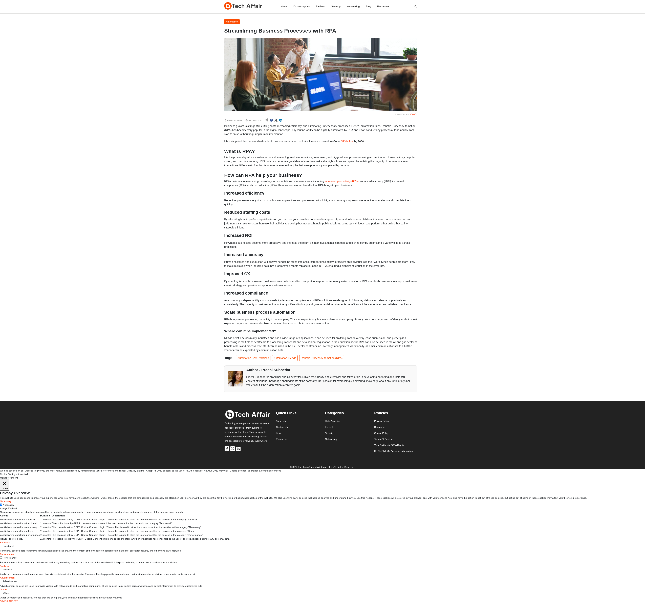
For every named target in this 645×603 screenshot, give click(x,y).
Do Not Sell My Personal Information (393, 451)
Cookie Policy (381, 433)
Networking (353, 6)
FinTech (320, 6)
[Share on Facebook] (271, 120)
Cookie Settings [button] (8, 474)
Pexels (413, 114)
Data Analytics (301, 6)
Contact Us (282, 427)
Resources (383, 6)
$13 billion (347, 141)
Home (284, 6)
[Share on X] (276, 120)
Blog (368, 6)
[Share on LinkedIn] (280, 120)
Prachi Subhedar (235, 120)
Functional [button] (5, 542)
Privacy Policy (381, 421)
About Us (281, 421)
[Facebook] (227, 448)
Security (336, 6)
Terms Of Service (383, 439)
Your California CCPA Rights (389, 445)
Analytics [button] (4, 566)
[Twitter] (232, 448)
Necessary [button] (5, 501)
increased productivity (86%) (341, 181)
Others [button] (3, 589)
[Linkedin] (238, 448)
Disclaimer (379, 427)
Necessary (8, 505)
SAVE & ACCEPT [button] (9, 601)
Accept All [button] (22, 474)
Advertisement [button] (7, 577)
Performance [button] (7, 554)
